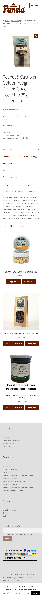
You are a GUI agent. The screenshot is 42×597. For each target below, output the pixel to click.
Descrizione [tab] (7, 149)
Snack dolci (24, 138)
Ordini (5, 513)
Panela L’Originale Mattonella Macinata (18, 475)
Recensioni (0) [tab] (8, 170)
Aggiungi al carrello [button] (14, 343)
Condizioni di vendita (11, 440)
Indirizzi (6, 516)
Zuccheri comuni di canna (13, 490)
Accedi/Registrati (10, 510)
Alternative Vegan (12, 138)
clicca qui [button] (18, 593)
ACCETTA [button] (35, 593)
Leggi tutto (14, 282)
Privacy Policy (8, 443)
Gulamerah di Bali (10, 478)
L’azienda (6, 437)
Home (7, 21)
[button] (36, 36)
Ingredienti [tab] (7, 163)
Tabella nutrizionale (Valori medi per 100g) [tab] (20, 156)
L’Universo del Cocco (11, 469)
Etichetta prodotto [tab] (10, 177)
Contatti (6, 446)
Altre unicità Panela (10, 484)
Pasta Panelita (8, 472)
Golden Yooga (16, 21)
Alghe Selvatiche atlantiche (14, 481)
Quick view (28, 282)
